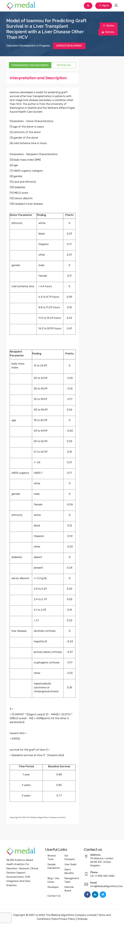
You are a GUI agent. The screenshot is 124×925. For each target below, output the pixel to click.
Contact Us (54, 895)
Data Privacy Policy (63, 918)
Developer (53, 887)
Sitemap (82, 918)
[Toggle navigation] (116, 5)
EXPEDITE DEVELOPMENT (69, 45)
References (64, 65)
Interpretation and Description (30, 65)
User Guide (70, 864)
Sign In (105, 5)
